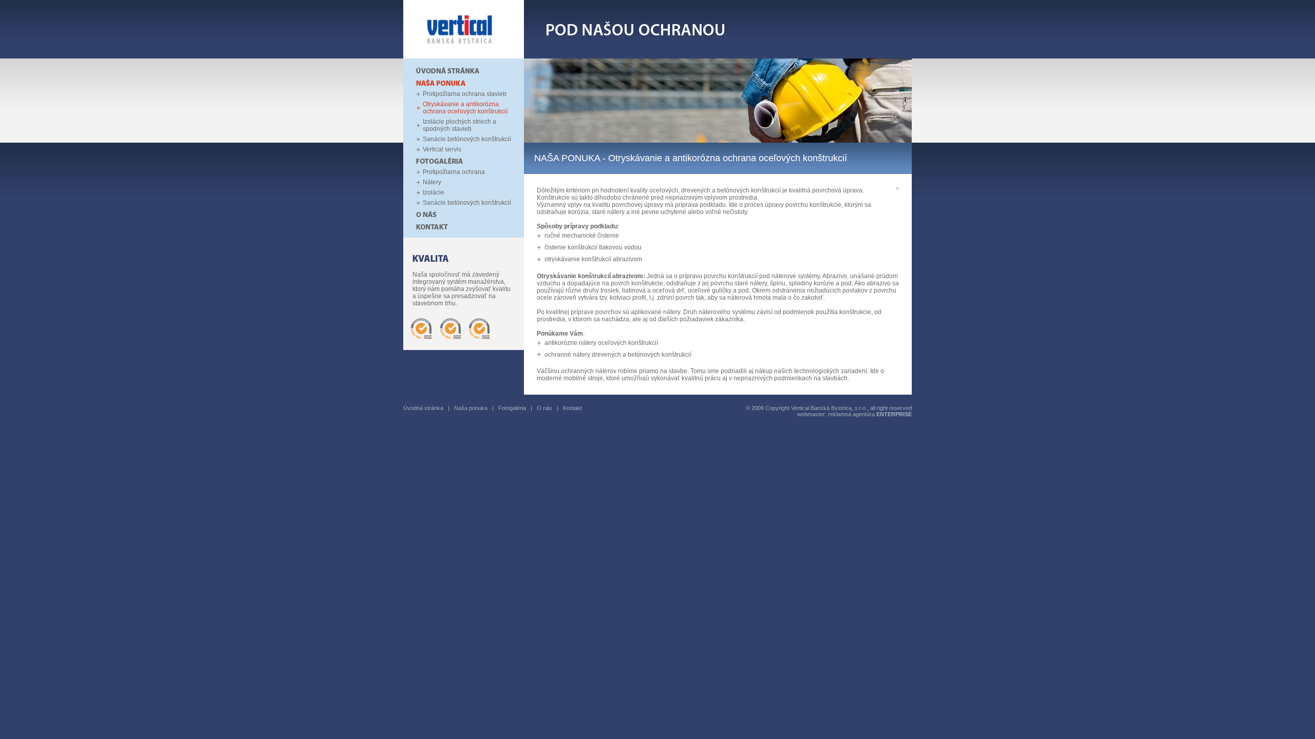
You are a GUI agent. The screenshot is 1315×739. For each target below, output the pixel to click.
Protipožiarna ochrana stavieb (464, 94)
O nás (544, 408)
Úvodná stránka (423, 408)
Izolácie (433, 192)
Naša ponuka (470, 408)
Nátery (432, 182)
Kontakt (572, 408)
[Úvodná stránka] (463, 56)
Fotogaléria (512, 408)
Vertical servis (442, 149)
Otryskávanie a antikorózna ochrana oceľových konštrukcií (465, 108)
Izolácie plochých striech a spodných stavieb (459, 125)
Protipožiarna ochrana (454, 172)
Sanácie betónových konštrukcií (467, 139)
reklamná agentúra (870, 414)
